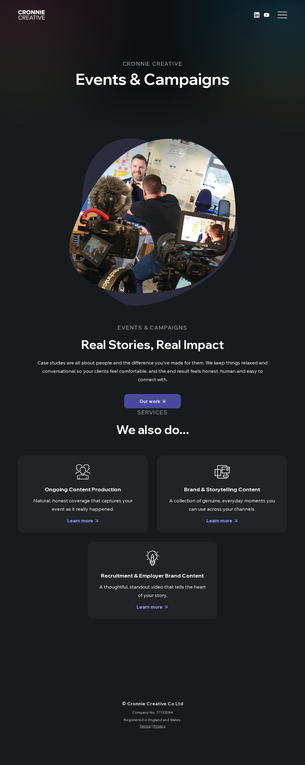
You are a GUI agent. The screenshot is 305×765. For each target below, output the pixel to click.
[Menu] (282, 15)
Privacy (159, 726)
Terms (145, 726)
